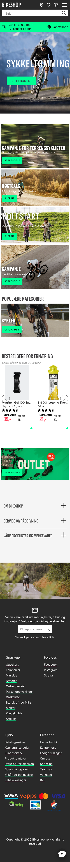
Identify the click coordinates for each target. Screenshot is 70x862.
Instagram (50, 670)
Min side (11, 675)
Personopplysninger (19, 691)
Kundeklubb (14, 713)
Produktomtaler (15, 758)
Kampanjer (13, 670)
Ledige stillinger (51, 753)
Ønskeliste (13, 697)
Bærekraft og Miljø (18, 702)
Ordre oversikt (15, 686)
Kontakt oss (48, 747)
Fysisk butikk (49, 742)
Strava (48, 675)
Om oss (45, 758)
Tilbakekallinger (15, 780)
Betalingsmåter (15, 742)
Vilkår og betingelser (19, 774)
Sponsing (46, 764)
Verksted (46, 774)
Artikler (11, 718)
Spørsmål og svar (17, 769)
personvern (33, 637)
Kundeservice (14, 753)
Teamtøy (46, 769)
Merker (10, 708)
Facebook (50, 664)
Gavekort (12, 664)
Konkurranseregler (17, 747)
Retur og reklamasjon (19, 764)
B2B (42, 780)
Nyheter (11, 681)
